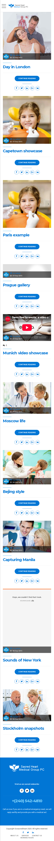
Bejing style (13, 491)
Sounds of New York (22, 660)
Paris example (16, 235)
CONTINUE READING (27, 78)
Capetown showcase (22, 151)
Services (25, 836)
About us (14, 836)
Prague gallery (16, 285)
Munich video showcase (25, 353)
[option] (27, 204)
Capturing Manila (19, 559)
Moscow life (14, 421)
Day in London (16, 67)
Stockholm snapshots (23, 728)
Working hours (27, 838)
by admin (17, 55)
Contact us (37, 836)
